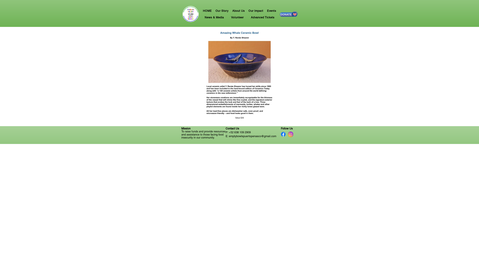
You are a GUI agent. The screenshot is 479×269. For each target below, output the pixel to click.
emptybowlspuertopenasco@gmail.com (252, 136)
